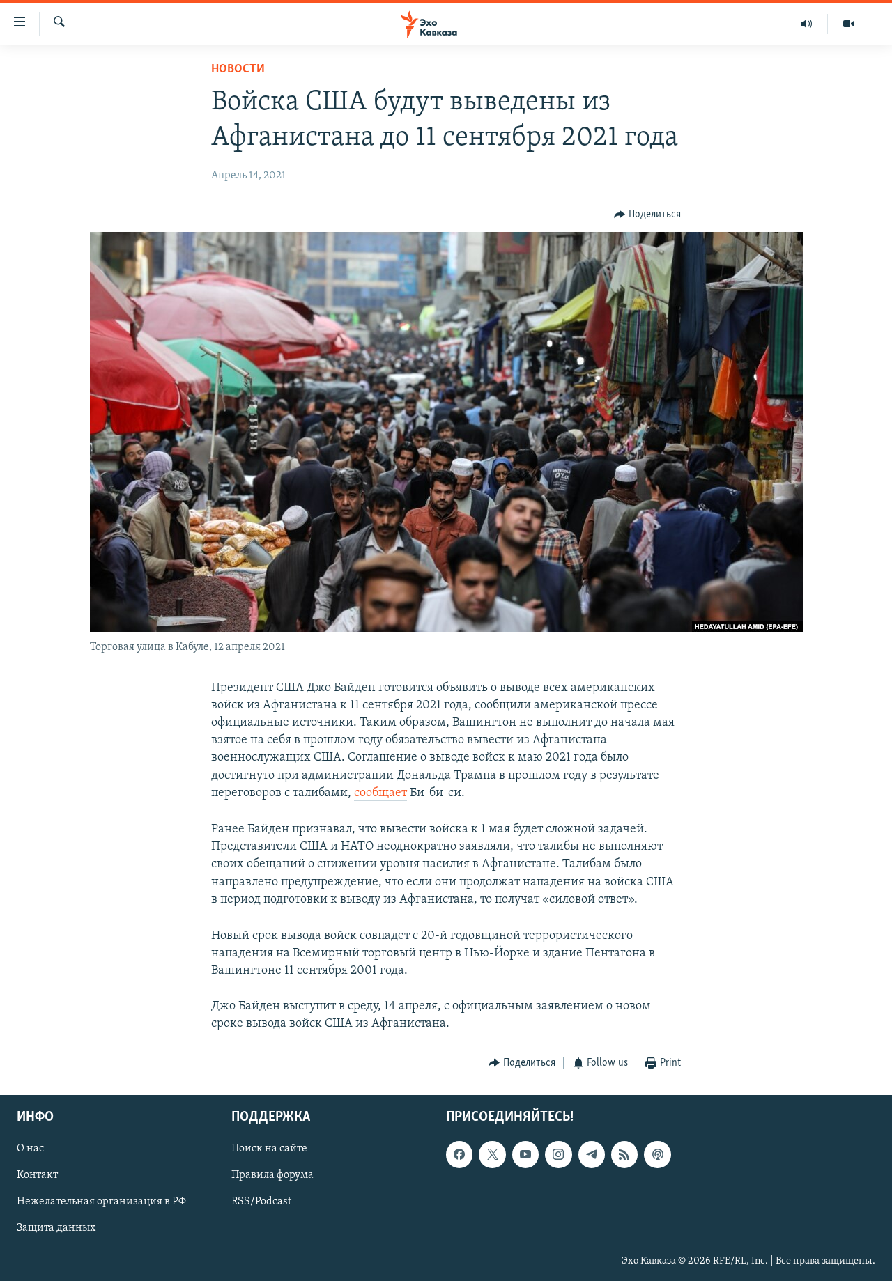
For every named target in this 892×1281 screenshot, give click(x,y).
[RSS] (624, 1154)
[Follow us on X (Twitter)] (492, 1154)
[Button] (647, 214)
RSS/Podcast (261, 1201)
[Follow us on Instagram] (558, 1154)
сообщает (380, 793)
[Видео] (849, 23)
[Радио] (806, 23)
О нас (30, 1148)
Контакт (37, 1175)
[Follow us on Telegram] (591, 1154)
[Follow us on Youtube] (525, 1154)
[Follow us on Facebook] (459, 1154)
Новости (238, 69)
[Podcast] (657, 1154)
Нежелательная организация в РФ (101, 1201)
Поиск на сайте (269, 1148)
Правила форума (272, 1175)
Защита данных (56, 1228)
